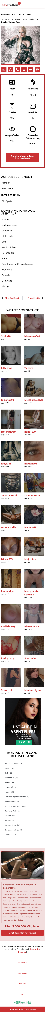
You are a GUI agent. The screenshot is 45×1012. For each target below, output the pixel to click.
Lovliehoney (8, 626)
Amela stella (8, 527)
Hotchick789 (8, 431)
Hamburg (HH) (10, 787)
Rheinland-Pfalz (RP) (12, 811)
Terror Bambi (9, 495)
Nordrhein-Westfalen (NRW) (15, 806)
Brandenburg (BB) (11, 778)
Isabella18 (30, 527)
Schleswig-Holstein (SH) (14, 830)
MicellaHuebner (33, 399)
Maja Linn (30, 559)
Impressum (22, 973)
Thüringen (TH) (10, 835)
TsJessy (28, 368)
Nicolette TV (31, 626)
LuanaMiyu (7, 591)
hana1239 (30, 431)
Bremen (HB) (9, 782)
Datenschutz (22, 962)
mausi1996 (30, 463)
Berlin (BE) (9, 773)
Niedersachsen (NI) (12, 801)
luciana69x (7, 399)
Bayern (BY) (9, 768)
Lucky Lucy (7, 658)
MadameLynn (32, 690)
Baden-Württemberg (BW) (14, 763)
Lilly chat (6, 368)
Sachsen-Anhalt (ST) (12, 825)
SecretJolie (7, 690)
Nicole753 (7, 559)
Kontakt (22, 983)
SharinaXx (30, 658)
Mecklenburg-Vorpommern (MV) (17, 797)
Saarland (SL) (10, 816)
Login (22, 994)
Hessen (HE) (9, 792)
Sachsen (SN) (30, 19)
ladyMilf (6, 463)
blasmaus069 (32, 336)
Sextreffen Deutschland (11, 19)
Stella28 (6, 336)
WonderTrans (32, 495)
